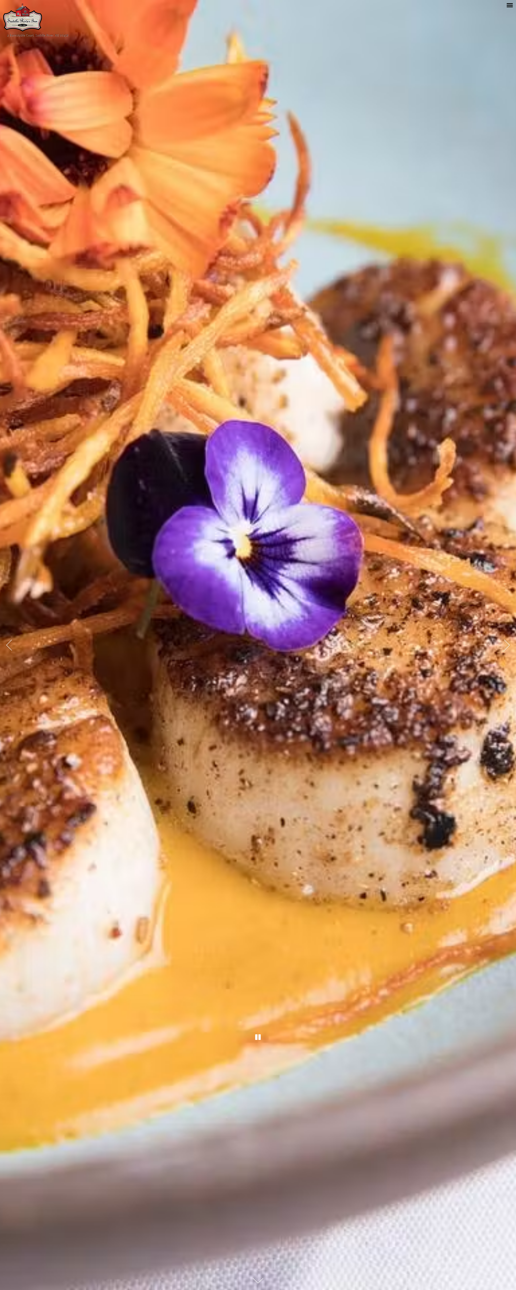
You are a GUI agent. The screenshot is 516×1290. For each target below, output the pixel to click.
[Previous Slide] (9, 645)
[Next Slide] (507, 645)
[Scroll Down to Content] (258, 1281)
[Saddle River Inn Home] (22, 17)
